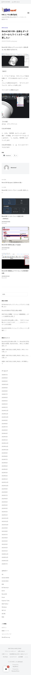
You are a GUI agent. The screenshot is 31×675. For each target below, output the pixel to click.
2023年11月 (5, 446)
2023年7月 (5, 459)
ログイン (4, 627)
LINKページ (5, 654)
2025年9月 (5, 387)
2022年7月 (5, 495)
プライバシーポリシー (10, 651)
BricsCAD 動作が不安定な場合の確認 (12, 310)
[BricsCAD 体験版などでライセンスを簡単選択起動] (15, 261)
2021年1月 (5, 551)
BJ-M (3, 590)
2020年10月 (5, 560)
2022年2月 (5, 511)
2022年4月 (5, 505)
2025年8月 (5, 391)
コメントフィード (6, 634)
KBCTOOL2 (5, 604)
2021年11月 (5, 521)
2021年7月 (5, 534)
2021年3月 (5, 544)
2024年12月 (5, 410)
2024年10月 (5, 417)
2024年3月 (5, 436)
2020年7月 (5, 564)
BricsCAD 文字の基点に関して (10, 341)
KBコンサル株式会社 (9, 15)
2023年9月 (5, 453)
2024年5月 (5, 430)
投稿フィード (5, 630)
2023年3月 (5, 472)
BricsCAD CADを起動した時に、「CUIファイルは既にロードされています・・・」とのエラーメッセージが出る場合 (15, 322)
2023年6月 (5, 462)
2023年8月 (5, 456)
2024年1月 (5, 440)
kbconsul (14, 41)
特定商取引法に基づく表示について (19, 654)
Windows (4, 607)
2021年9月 (5, 528)
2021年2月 (5, 547)
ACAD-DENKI (5, 577)
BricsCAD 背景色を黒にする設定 (11, 244)
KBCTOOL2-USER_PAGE (14, 648)
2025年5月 (5, 400)
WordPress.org (6, 637)
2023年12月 (5, 443)
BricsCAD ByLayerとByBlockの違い (12, 182)
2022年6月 (5, 498)
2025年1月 (5, 407)
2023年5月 (5, 466)
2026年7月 (5, 374)
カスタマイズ (13, 656)
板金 (3, 617)
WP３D (4, 610)
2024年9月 (5, 420)
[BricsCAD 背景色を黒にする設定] (15, 235)
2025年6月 (5, 397)
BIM (3, 584)
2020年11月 (5, 557)
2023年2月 (5, 475)
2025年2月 (5, 404)
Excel (3, 597)
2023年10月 (5, 449)
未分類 (3, 613)
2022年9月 (5, 489)
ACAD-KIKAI (5, 581)
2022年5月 (5, 502)
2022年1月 (5, 515)
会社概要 (20, 656)
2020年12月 (5, 554)
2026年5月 (5, 381)
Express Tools (5, 600)
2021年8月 (5, 531)
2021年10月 (5, 524)
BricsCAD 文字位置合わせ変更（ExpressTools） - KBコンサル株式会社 (15, 343)
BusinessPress (15, 671)
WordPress (15, 666)
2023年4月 (5, 469)
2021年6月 (5, 537)
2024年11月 (5, 413)
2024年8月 (5, 423)
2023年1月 (5, 479)
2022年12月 (5, 482)
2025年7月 (5, 394)
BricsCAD (5, 27)
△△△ (26, 656)
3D (2, 574)
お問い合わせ (16, 2)
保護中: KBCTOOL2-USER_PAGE (11, 349)
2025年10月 (5, 384)
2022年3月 (5, 508)
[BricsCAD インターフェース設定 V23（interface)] (15, 206)
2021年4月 (5, 541)
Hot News (5, 656)
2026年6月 (5, 378)
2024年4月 (5, 433)
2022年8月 (5, 492)
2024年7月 (5, 427)
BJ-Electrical (5, 587)
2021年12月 (5, 518)
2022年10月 (5, 485)
